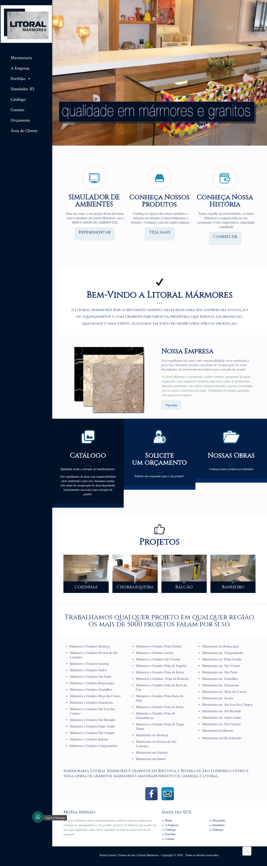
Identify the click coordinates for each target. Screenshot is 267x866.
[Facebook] (151, 793)
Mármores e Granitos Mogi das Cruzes (95, 696)
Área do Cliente (24, 130)
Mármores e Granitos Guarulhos (91, 689)
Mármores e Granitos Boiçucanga (92, 683)
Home (168, 820)
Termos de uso (126, 855)
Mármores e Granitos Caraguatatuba (93, 745)
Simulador (218, 825)
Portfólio (18, 78)
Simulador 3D (22, 88)
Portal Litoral (108, 855)
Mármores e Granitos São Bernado (92, 719)
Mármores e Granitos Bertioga (90, 646)
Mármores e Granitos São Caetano (92, 732)
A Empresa (20, 67)
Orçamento (20, 119)
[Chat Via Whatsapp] (38, 817)
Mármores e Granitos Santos (88, 670)
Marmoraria (21, 57)
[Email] (167, 793)
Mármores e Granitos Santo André (92, 726)
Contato (17, 109)
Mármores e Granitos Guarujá (89, 663)
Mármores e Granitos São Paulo (91, 676)
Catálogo (18, 99)
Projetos (159, 542)
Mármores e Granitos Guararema (91, 702)
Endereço (217, 830)
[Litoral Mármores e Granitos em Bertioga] (26, 25)
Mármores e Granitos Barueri (89, 739)
